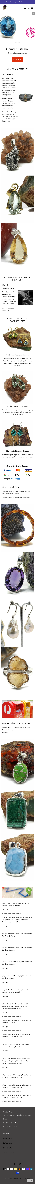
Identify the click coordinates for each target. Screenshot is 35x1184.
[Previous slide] (5, 43)
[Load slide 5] (19, 42)
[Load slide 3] (16, 42)
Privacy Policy (7, 1138)
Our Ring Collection (17, 59)
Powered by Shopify (24, 1178)
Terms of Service (8, 1153)
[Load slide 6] (21, 42)
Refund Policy (7, 1143)
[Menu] (32, 8)
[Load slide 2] (15, 42)
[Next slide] (30, 43)
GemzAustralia (14, 1178)
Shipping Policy (8, 1148)
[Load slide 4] (18, 42)
